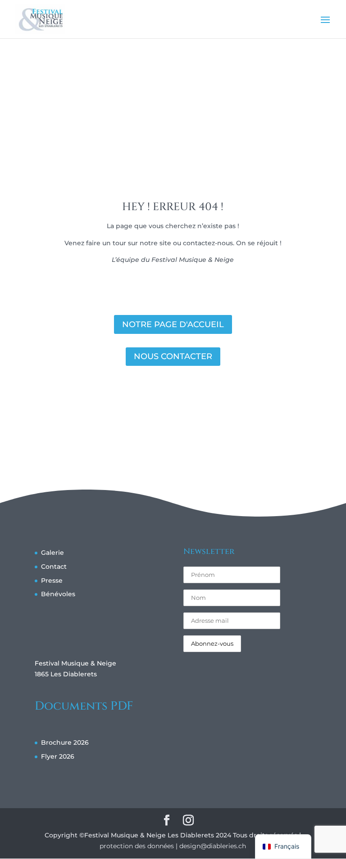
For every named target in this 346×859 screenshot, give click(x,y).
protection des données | (139, 846)
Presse (52, 580)
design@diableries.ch (212, 846)
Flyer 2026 (57, 756)
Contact (54, 566)
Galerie (52, 553)
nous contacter (173, 356)
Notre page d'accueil (173, 324)
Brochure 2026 (65, 742)
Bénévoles (58, 594)
